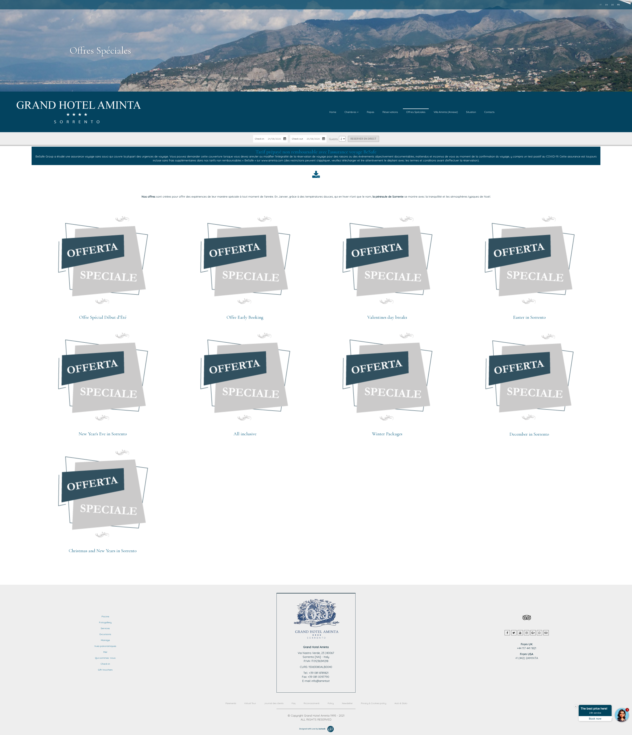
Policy (331, 703)
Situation (471, 112)
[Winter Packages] (387, 378)
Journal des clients (273, 703)
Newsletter (347, 703)
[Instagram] (526, 632)
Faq (293, 703)
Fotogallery (105, 622)
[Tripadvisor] (546, 632)
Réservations (390, 112)
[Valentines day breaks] (387, 262)
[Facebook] (507, 632)
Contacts (489, 112)
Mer (105, 652)
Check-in (105, 663)
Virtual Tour (250, 703)
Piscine (105, 616)
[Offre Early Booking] (245, 262)
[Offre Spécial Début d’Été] (102, 262)
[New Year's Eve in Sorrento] (102, 378)
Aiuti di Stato (401, 703)
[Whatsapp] (539, 632)
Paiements (230, 703)
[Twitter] (513, 632)
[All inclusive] (245, 378)
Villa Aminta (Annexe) (446, 112)
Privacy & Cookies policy (373, 703)
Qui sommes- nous (105, 657)
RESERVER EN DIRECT (363, 138)
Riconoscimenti (311, 703)
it (601, 5)
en (606, 5)
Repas (370, 112)
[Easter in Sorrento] (529, 262)
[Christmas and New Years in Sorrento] (102, 495)
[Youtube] (520, 632)
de (612, 5)
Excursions (105, 634)
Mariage (105, 640)
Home (332, 112)
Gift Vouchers (105, 669)
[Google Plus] (533, 632)
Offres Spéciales (415, 112)
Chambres (350, 112)
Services (105, 628)
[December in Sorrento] (529, 378)
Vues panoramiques (105, 646)
